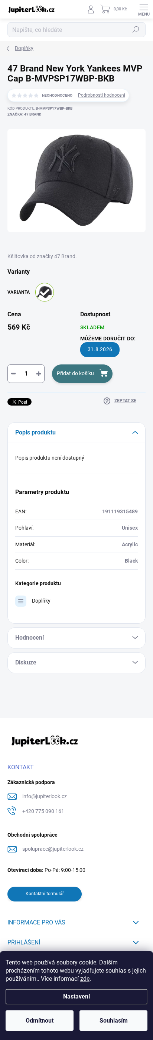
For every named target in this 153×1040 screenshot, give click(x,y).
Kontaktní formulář (45, 893)
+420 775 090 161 (43, 811)
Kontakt (20, 767)
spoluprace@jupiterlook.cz (53, 849)
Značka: (24, 114)
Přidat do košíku (75, 373)
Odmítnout (39, 1020)
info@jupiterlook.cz (44, 796)
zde (84, 978)
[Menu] (143, 9)
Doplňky (41, 601)
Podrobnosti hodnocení (101, 95)
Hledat (136, 29)
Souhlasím (114, 1020)
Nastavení (76, 996)
